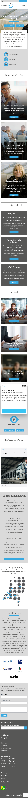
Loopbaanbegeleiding (6, 748)
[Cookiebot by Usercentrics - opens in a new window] (21, 386)
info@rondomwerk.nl (7, 782)
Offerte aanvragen (9, 25)
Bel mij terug (20, 25)
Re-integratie (4, 745)
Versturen (4, 715)
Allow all (14, 411)
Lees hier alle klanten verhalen (14, 559)
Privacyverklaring (17, 795)
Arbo (2, 747)
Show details (21, 406)
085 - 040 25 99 (5, 781)
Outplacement (4, 750)
